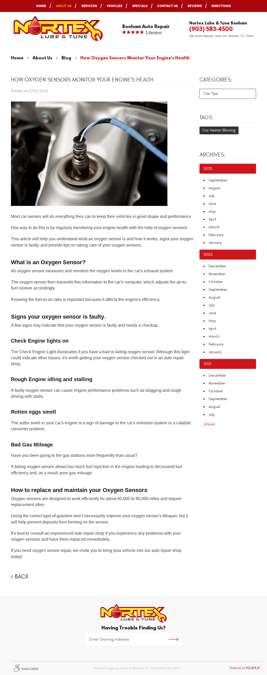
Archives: (212, 155)
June (212, 203)
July (211, 196)
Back (21, 576)
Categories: (215, 80)
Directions (221, 6)
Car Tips (211, 93)
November (217, 274)
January (215, 243)
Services (89, 6)
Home (41, 6)
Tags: (206, 118)
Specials (140, 6)
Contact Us (167, 6)
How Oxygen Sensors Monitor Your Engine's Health (135, 58)
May (212, 211)
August (214, 188)
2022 (208, 254)
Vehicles (114, 6)
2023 (207, 168)
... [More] (207, 424)
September (218, 180)
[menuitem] (41, 6)
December (217, 266)
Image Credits (29, 668)
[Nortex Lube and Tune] (58, 28)
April (212, 219)
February (216, 235)
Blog (66, 58)
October (216, 282)
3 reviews (153, 32)
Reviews (195, 6)
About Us (63, 6)
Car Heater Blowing (218, 130)
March (214, 227)
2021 (207, 364)
